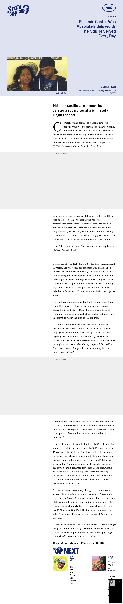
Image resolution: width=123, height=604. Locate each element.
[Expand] (111, 581)
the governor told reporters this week (95, 528)
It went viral (81, 306)
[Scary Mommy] (18, 10)
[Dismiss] (119, 581)
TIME (93, 231)
